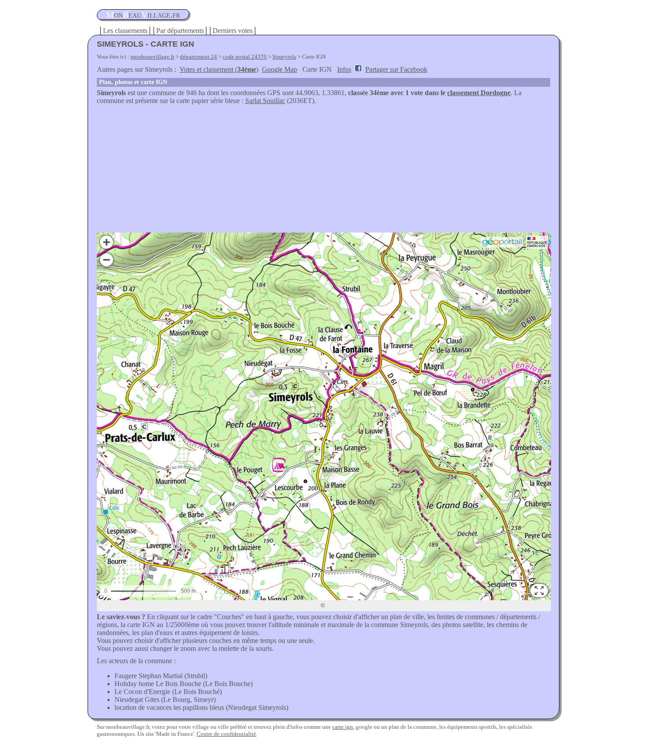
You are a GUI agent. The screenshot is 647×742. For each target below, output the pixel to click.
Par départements (180, 30)
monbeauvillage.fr (152, 56)
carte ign (342, 727)
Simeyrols (284, 56)
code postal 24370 (245, 56)
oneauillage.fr (143, 14)
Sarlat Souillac (265, 100)
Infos (344, 69)
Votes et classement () (219, 69)
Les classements (125, 30)
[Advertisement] (323, 171)
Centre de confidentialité (226, 734)
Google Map (279, 69)
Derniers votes (233, 30)
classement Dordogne (479, 92)
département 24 (198, 56)
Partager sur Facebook (396, 69)
